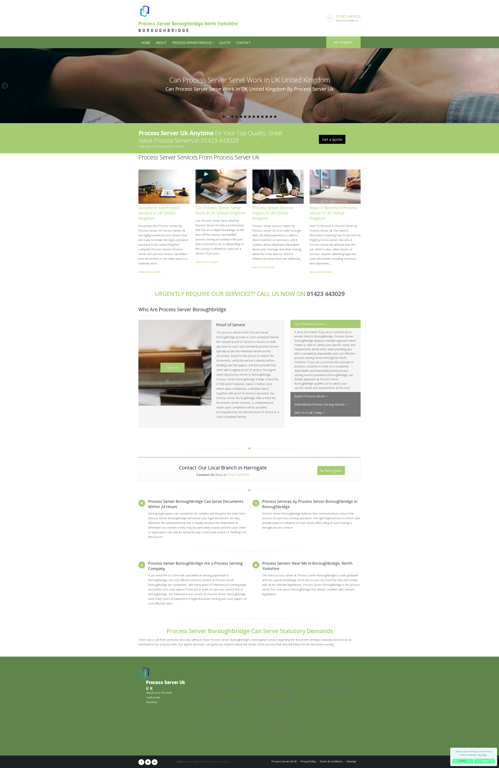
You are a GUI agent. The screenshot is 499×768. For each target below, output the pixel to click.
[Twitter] (148, 762)
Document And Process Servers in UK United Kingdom (159, 213)
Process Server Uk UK (284, 761)
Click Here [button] (482, 755)
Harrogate (332, 470)
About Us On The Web (159, 692)
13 (275, 117)
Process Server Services (192, 43)
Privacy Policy (308, 761)
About (161, 43)
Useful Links (153, 697)
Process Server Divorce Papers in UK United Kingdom (249, 80)
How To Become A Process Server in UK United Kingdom (333, 213)
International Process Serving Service (319, 404)
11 (266, 117)
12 (271, 117)
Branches (151, 702)
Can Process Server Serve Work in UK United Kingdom (221, 210)
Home (145, 43)
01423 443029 (348, 16)
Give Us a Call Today (308, 412)
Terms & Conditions (331, 761)
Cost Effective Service (309, 324)
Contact (243, 43)
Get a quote (343, 42)
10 (262, 117)
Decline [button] (463, 761)
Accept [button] (484, 761)
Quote (224, 43)
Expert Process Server (310, 396)
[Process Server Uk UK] (144, 673)
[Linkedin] (154, 762)
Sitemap (351, 761)
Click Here (172, 367)
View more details (149, 272)
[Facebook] (141, 762)
